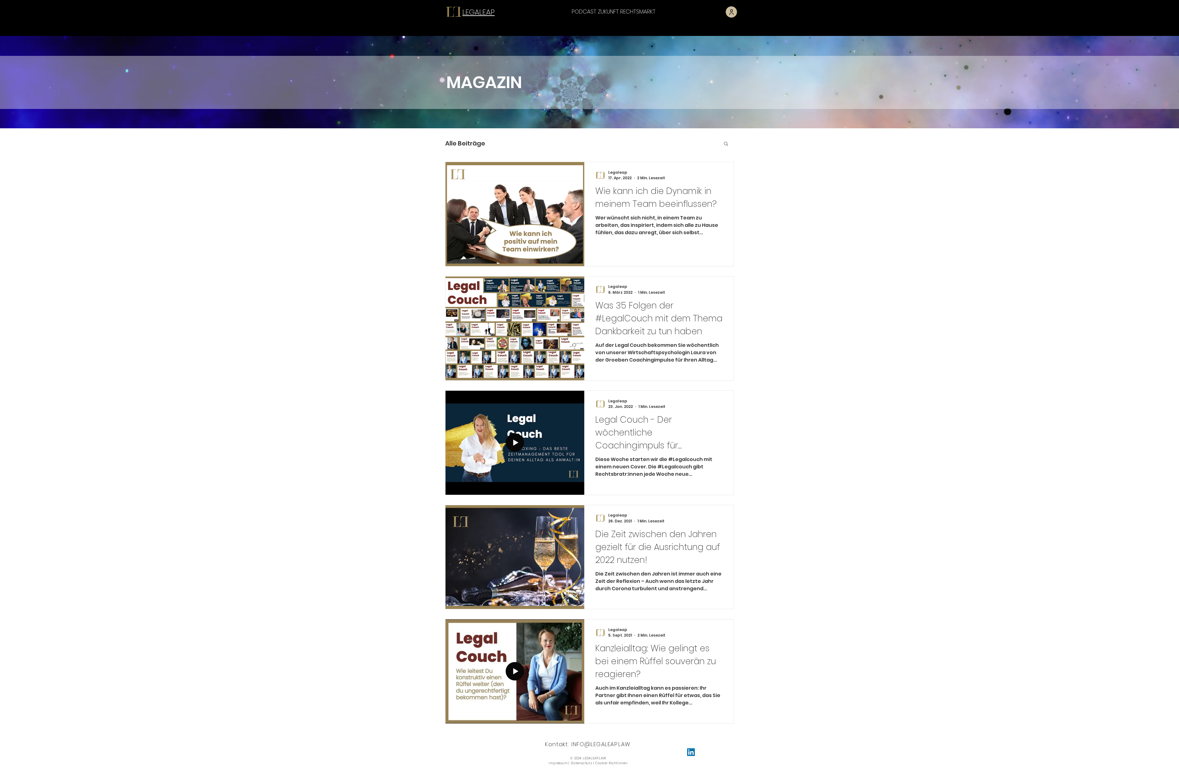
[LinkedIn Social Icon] (691, 752)
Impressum (558, 763)
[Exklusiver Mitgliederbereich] (731, 12)
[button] (726, 144)
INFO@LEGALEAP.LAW (600, 744)
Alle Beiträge (465, 143)
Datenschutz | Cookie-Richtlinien (599, 763)
